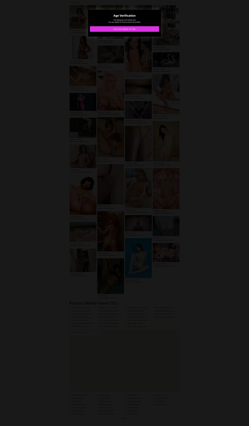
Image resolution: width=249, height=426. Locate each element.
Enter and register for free (124, 29)
